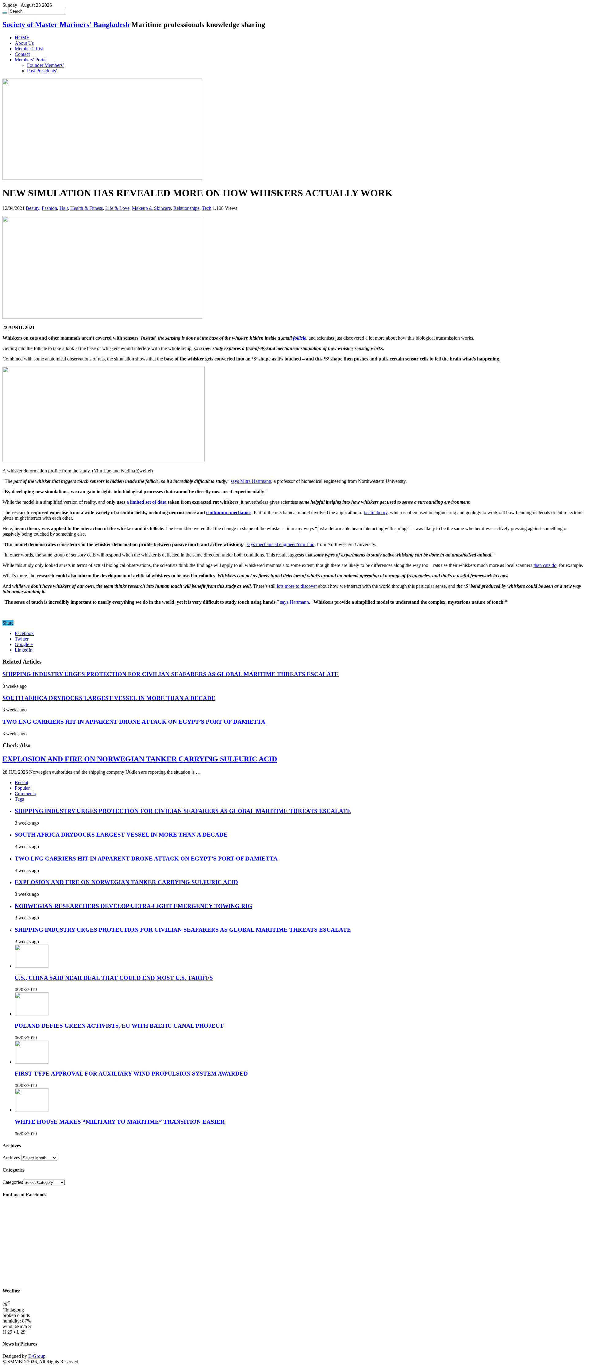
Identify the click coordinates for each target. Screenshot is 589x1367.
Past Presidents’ (42, 70)
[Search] (4, 12)
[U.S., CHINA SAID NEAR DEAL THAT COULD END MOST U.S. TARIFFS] (31, 965)
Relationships (186, 208)
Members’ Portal (31, 59)
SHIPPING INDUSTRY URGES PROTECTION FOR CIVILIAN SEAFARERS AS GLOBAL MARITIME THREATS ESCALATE (170, 674)
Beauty (32, 208)
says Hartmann (294, 602)
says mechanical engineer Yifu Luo (280, 544)
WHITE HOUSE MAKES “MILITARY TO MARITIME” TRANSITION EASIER (120, 1122)
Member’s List (29, 48)
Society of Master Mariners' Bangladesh (65, 25)
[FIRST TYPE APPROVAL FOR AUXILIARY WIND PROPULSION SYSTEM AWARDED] (31, 1062)
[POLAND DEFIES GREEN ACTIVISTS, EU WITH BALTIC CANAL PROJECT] (31, 1013)
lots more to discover (297, 586)
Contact (22, 54)
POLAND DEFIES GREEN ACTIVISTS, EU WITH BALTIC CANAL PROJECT (119, 1025)
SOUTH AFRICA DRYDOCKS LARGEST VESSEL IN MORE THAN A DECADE (108, 698)
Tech (206, 208)
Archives (11, 1157)
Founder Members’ (45, 65)
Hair (64, 208)
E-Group (36, 1356)
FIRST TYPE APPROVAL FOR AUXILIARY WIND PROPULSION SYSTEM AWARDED (131, 1073)
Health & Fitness (86, 208)
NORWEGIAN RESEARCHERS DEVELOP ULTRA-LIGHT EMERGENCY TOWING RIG (133, 906)
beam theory (375, 512)
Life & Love (117, 208)
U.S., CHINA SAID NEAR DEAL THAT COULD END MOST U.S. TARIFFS (114, 978)
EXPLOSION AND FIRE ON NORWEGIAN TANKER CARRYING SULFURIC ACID (139, 759)
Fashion (49, 208)
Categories (12, 1182)
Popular (22, 788)
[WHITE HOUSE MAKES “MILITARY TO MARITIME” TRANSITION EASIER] (31, 1109)
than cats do (544, 565)
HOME (22, 37)
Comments (25, 793)
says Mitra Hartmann (251, 481)
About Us (24, 43)
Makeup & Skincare (151, 208)
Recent (21, 782)
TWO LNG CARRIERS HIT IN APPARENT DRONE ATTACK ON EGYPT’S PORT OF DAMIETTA (133, 721)
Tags (19, 799)
